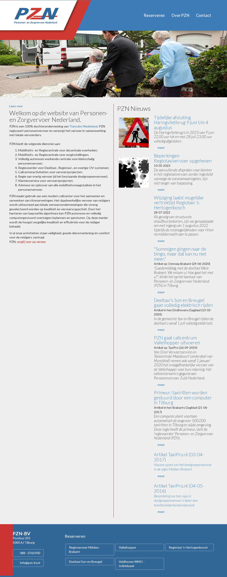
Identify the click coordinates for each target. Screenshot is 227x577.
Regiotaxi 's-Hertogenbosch (188, 547)
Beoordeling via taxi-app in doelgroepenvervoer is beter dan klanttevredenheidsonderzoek (176, 500)
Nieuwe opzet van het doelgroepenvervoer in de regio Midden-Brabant (183, 466)
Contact (203, 15)
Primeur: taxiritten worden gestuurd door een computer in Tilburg (183, 397)
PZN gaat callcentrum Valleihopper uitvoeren (177, 340)
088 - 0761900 (30, 553)
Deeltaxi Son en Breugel (85, 561)
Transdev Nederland (83, 126)
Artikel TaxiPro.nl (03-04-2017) (179, 457)
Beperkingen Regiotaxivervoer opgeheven (183, 158)
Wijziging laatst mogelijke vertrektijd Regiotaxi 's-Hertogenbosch (179, 202)
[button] (17, 64)
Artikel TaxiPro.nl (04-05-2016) (179, 488)
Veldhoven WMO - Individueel (132, 564)
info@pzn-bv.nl (30, 563)
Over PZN (180, 15)
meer (161, 147)
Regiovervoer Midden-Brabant (84, 549)
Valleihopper (127, 547)
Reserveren (154, 15)
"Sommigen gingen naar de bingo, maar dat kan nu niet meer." (180, 254)
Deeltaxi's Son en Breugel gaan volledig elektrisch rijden (183, 302)
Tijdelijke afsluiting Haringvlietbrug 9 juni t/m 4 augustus (181, 122)
